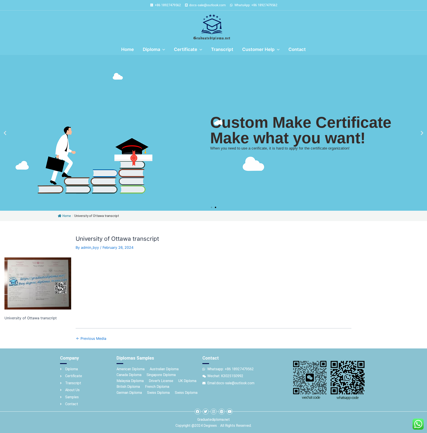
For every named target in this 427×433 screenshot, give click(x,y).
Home (66, 216)
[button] (5, 133)
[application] (162, 49)
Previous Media (91, 338)
